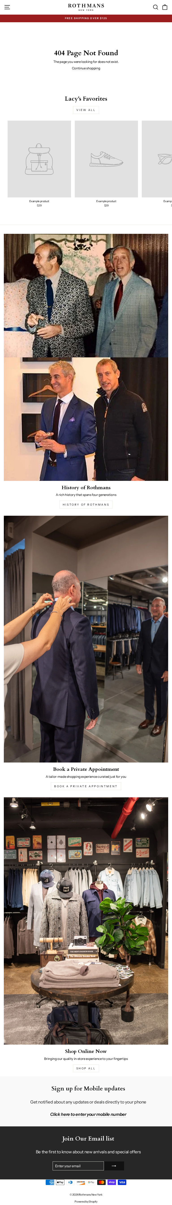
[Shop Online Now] (86, 921)
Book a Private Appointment (86, 786)
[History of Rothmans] (86, 357)
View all (86, 110)
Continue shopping (86, 68)
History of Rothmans (86, 504)
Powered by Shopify (86, 1201)
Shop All (86, 1068)
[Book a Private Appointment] (86, 639)
